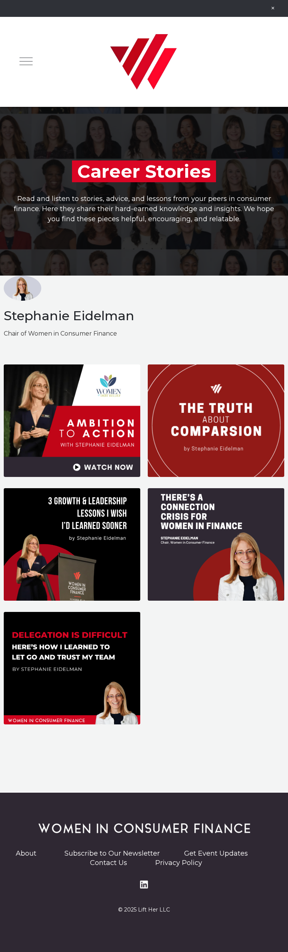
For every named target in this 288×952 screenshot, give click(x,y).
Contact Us (108, 863)
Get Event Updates (216, 853)
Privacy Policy (178, 863)
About (27, 853)
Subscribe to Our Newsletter (115, 853)
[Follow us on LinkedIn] (144, 884)
